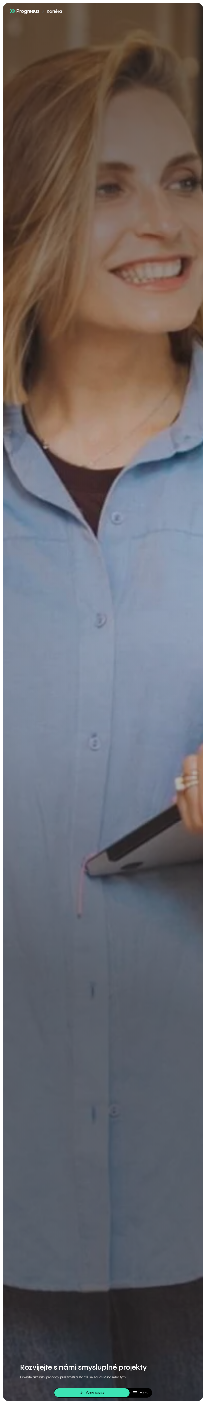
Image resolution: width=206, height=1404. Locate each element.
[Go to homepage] (24, 11)
